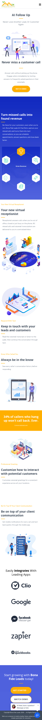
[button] (40, 5)
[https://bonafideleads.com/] (8, 4)
